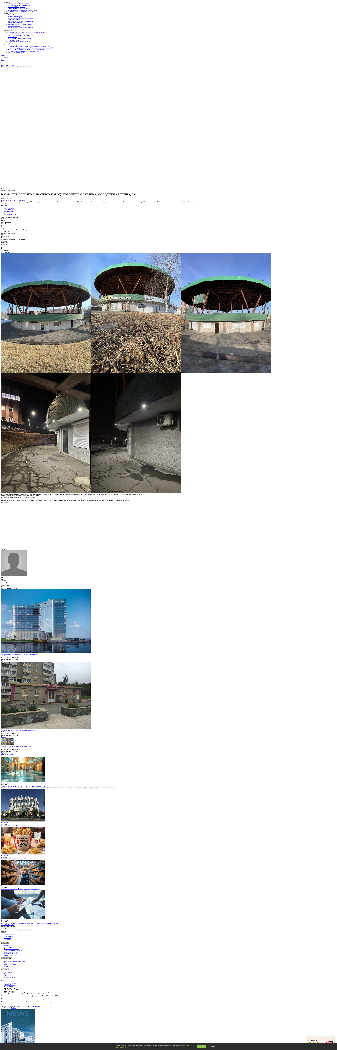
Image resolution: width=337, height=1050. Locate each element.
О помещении (8, 209)
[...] (113, 787)
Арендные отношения (10, 964)
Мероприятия (21, 28)
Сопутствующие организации (13, 950)
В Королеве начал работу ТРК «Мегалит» (13, 825)
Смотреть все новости (7, 756)
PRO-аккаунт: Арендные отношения (30, 48)
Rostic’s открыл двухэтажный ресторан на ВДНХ (15, 858)
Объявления (7, 939)
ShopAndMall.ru (35, 1006)
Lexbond (13, 1008)
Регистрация (4, 57)
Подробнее (316, 1042)
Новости (19, 15)
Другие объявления (10, 214)
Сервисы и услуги (6, 958)
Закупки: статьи (19, 25)
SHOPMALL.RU (7, 925)
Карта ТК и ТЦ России (11, 953)
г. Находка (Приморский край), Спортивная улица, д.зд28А (18, 730)
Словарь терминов (9, 977)
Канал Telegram (8, 986)
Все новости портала (7, 754)
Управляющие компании (11, 949)
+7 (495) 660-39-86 (9, 985)
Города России (8, 955)
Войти (3, 55)
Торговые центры (19, 5)
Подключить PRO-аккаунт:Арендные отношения (8, 927)
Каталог (3, 931)
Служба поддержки (10, 983)
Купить (310, 1042)
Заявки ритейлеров (18, 8)
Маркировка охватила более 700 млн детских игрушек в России (20, 889)
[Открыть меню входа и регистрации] (1, 59)
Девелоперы (8, 947)
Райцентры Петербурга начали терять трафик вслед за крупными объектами (23, 786)
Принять (201, 1046)
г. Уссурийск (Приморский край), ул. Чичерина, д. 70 (16, 746)
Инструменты (5, 942)
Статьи (20, 21)
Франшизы (16, 7)
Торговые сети (18, 3)
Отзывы (16, 52)
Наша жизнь (4, 969)
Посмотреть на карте (19, 200)
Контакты (7, 213)
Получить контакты (7, 200)
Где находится (8, 211)
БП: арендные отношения (29, 46)
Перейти (3, 661)
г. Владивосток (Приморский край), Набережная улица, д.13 (19, 654)
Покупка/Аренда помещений (23, 10)
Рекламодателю (24, 51)
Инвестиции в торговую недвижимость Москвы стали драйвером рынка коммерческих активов (29, 923)
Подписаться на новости (24, 929)
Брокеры (6, 945)
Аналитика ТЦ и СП (21, 11)
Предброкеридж (26, 49)
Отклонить (212, 1046)
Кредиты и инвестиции (11, 952)
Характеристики (9, 208)
